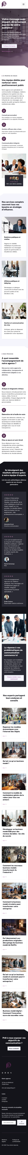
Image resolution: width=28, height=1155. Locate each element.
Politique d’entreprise (9, 46)
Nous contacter (14, 1048)
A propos (4, 1098)
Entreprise (4, 1101)
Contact (4, 1099)
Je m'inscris (21, 1122)
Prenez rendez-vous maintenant (14, 678)
